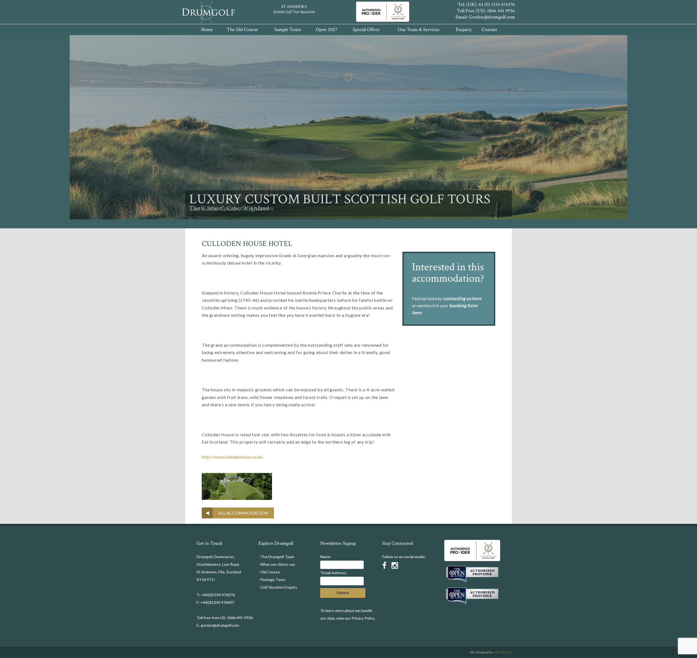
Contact (489, 29)
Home (207, 29)
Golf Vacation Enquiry (278, 587)
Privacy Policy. (363, 618)
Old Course (270, 572)
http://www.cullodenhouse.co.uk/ (233, 456)
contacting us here (462, 298)
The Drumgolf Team (277, 556)
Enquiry (464, 29)
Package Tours (273, 579)
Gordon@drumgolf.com (492, 17)
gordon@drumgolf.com (220, 625)
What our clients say (277, 564)
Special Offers (366, 29)
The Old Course (242, 29)
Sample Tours (287, 29)
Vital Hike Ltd (502, 652)
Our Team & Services (418, 29)
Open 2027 (326, 29)
